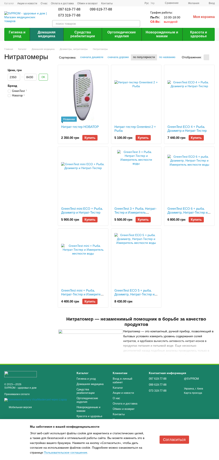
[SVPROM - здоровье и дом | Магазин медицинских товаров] (20, 373)
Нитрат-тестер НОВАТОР (80, 127)
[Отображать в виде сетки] (206, 57)
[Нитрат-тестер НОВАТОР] (83, 95)
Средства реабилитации (82, 34)
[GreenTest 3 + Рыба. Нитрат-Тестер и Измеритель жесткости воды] (136, 177)
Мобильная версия (20, 407)
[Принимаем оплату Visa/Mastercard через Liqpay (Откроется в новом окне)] (35, 399)
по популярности (144, 57)
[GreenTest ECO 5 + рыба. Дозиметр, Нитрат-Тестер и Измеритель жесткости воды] (136, 258)
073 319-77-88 (69, 15)
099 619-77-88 (101, 9)
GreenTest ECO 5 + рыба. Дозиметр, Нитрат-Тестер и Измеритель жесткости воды (135, 294)
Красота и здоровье (198, 34)
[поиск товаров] (136, 23)
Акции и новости (27, 3)
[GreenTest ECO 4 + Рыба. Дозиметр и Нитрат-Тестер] (189, 95)
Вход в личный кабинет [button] (122, 380)
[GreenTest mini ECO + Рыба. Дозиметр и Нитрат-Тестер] (83, 177)
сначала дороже (118, 57)
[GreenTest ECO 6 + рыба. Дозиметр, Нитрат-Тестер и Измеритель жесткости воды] (189, 177)
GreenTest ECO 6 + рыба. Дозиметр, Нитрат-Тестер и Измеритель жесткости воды (188, 212)
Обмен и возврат (87, 3)
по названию (167, 57)
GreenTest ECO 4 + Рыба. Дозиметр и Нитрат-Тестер (187, 128)
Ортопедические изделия (121, 34)
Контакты (107, 3)
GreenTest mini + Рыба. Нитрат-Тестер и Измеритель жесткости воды (82, 294)
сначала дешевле (91, 57)
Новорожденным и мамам (162, 34)
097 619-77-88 (69, 9)
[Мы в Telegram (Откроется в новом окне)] (133, 3)
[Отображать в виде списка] (212, 57)
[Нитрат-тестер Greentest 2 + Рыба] (136, 95)
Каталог (9, 3)
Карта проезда (193, 392)
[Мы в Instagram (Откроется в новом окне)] (128, 3)
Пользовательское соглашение (65, 452)
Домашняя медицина (46, 34)
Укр (153, 3)
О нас (44, 3)
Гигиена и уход (17, 34)
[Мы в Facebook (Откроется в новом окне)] (123, 3)
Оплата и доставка (62, 3)
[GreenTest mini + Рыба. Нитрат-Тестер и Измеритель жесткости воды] (83, 258)
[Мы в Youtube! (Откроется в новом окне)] (138, 3)
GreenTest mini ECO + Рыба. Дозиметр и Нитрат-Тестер (82, 210)
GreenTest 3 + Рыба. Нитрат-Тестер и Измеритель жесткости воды (135, 212)
